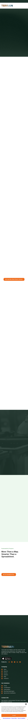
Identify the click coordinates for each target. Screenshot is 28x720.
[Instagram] (9, 662)
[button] (26, 704)
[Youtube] (20, 662)
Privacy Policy (14, 718)
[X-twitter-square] (14, 662)
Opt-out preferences (7, 718)
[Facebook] (12, 662)
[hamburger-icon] (25, 5)
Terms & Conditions (21, 718)
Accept (14, 715)
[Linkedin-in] (17, 662)
